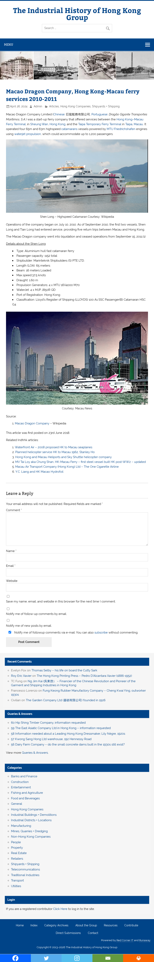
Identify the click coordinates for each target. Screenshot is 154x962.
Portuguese (99, 114)
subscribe (101, 632)
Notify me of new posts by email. (29, 625)
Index (33, 925)
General (16, 804)
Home (20, 925)
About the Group (86, 925)
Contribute (131, 925)
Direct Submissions (68, 933)
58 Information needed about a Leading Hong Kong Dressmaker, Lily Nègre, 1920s (68, 733)
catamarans (69, 129)
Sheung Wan (39, 124)
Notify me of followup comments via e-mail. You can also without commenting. (75, 632)
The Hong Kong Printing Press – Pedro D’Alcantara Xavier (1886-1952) (84, 676)
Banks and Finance (24, 776)
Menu (8, 44)
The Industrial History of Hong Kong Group (77, 13)
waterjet (19, 134)
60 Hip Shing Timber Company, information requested (48, 722)
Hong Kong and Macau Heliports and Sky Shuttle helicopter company (63, 457)
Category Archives (56, 925)
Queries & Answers (19, 713)
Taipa (128, 124)
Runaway (144, 940)
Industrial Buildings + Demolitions (34, 815)
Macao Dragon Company (32, 423)
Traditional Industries (25, 875)
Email (10, 565)
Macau (138, 124)
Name (11, 551)
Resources (111, 925)
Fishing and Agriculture (27, 793)
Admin (38, 106)
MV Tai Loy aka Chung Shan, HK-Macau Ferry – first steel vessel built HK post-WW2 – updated (80, 462)
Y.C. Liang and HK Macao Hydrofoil (39, 471)
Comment (14, 510)
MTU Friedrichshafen (121, 129)
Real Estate (19, 853)
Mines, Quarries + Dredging (29, 831)
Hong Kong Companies (75, 106)
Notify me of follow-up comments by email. (36, 613)
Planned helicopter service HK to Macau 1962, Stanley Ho (55, 452)
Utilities (16, 886)
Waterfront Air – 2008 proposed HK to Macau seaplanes (53, 447)
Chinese (59, 114)
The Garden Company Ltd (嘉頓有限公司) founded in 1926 (65, 700)
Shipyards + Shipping (106, 106)
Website (11, 580)
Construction (20, 782)
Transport (17, 880)
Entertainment (21, 787)
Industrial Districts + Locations (31, 820)
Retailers (17, 858)
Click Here (60, 909)
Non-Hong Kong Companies (31, 836)
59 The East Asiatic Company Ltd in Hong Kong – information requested (61, 728)
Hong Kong (57, 124)
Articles (54, 106)
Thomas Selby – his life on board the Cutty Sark (64, 670)
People (16, 842)
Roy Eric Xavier (21, 676)
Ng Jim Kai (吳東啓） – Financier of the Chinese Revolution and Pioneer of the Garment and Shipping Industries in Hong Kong (73, 683)
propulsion (33, 134)
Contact (93, 933)
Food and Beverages (25, 798)
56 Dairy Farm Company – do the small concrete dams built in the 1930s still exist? (68, 744)
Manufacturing (21, 826)
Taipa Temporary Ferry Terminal (99, 124)
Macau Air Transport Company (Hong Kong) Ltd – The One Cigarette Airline (67, 466)
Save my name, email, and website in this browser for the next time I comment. (61, 601)
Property (17, 847)
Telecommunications (25, 869)
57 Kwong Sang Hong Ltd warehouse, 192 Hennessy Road (51, 739)
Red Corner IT (125, 940)
